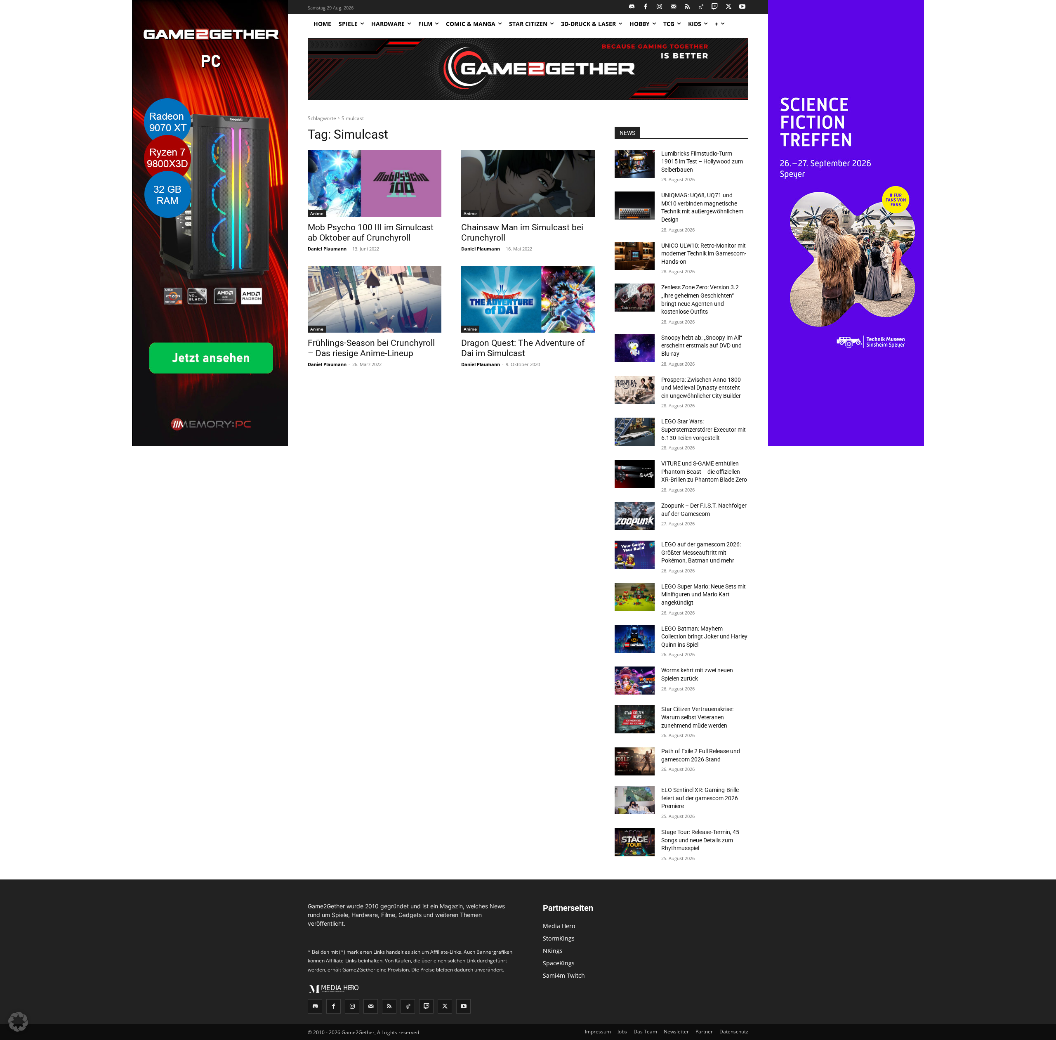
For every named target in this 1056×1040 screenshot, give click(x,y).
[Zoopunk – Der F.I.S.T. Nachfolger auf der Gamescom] (635, 516)
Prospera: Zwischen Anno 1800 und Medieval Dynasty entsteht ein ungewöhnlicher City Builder (701, 387)
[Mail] (673, 7)
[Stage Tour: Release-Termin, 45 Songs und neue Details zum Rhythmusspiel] (635, 842)
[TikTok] (701, 7)
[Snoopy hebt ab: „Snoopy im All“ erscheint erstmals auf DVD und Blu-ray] (635, 348)
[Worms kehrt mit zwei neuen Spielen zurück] (635, 681)
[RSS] (687, 7)
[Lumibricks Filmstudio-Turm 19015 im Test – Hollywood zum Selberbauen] (635, 164)
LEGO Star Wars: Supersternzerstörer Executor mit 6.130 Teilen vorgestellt (703, 429)
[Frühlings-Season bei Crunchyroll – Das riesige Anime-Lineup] (374, 299)
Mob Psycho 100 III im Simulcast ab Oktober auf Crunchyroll (371, 232)
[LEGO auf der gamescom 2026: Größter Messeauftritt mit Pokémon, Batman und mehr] (635, 555)
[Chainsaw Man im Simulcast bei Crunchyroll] (528, 183)
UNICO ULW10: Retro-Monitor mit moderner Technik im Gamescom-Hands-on (703, 253)
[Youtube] (743, 7)
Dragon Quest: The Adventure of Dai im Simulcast (523, 348)
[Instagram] (660, 7)
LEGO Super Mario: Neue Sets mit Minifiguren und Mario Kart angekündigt (703, 594)
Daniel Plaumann (327, 249)
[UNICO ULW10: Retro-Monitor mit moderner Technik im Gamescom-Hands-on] (635, 256)
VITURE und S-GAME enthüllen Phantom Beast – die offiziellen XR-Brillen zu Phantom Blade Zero (704, 471)
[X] (729, 7)
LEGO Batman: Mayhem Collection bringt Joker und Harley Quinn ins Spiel (704, 636)
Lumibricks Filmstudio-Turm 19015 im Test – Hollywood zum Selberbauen (702, 161)
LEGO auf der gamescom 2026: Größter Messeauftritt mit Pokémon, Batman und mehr (701, 552)
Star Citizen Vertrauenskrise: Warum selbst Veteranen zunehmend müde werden (697, 717)
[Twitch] (715, 7)
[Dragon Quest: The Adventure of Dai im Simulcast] (528, 299)
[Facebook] (646, 7)
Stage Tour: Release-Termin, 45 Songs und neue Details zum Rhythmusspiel (700, 840)
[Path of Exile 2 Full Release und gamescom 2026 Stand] (635, 761)
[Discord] (632, 7)
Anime (316, 213)
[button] (18, 1022)
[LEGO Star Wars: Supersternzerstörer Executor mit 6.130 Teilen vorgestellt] (635, 432)
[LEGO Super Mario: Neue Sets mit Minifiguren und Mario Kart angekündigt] (635, 597)
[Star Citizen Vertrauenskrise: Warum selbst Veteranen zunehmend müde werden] (635, 719)
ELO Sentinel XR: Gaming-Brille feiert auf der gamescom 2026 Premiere (700, 798)
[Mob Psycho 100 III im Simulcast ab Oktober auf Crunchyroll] (374, 183)
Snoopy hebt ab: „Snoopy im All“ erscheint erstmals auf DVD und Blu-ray (701, 345)
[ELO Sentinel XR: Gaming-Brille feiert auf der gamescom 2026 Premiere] (635, 800)
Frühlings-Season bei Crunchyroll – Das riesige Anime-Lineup (371, 348)
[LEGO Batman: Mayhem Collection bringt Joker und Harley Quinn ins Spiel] (635, 639)
